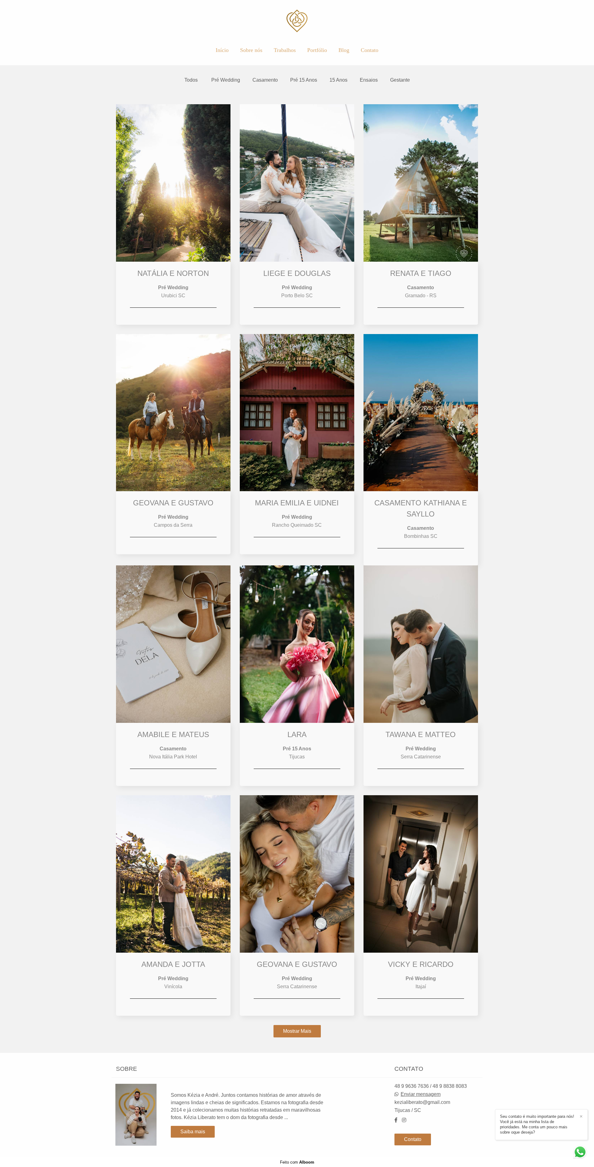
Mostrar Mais (297, 1031)
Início (222, 50)
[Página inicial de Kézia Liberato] (297, 21)
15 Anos (338, 80)
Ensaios (369, 80)
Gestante (400, 80)
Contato (369, 50)
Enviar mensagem (421, 1094)
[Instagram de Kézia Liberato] (404, 1120)
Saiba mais (192, 1131)
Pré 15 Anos (303, 80)
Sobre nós (251, 50)
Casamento (265, 80)
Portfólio (317, 50)
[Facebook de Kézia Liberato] (396, 1120)
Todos (191, 80)
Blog (343, 50)
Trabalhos (285, 50)
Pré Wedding (225, 80)
